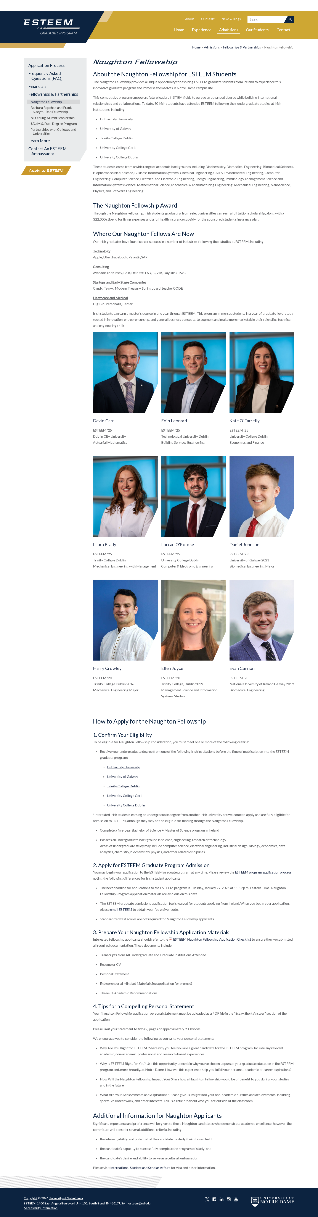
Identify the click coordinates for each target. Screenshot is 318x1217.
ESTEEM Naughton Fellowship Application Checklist (212, 939)
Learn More (39, 140)
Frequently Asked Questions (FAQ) (45, 76)
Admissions (228, 29)
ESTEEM (29, 1203)
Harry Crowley (107, 668)
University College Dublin (126, 805)
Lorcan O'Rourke (177, 544)
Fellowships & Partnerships (242, 47)
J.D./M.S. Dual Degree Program (54, 123)
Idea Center (268, 5)
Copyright (30, 1198)
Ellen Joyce (172, 668)
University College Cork (125, 795)
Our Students (257, 29)
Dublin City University (123, 767)
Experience (201, 29)
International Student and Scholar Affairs (140, 1167)
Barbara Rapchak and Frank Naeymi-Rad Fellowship (51, 109)
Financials (37, 86)
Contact (283, 29)
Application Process (46, 65)
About (189, 19)
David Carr (103, 420)
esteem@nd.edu (139, 1203)
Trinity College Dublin (123, 786)
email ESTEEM (121, 909)
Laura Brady (104, 544)
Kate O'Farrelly (245, 420)
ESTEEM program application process (263, 872)
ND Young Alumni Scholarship (53, 118)
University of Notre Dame (66, 1198)
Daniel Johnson (244, 544)
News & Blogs (231, 19)
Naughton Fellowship (46, 102)
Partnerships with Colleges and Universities (53, 131)
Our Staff (208, 19)
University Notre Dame (56, 5)
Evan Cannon (242, 668)
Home (179, 29)
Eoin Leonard (174, 420)
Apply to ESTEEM (46, 170)
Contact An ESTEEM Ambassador (47, 151)
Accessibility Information (41, 1208)
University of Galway (122, 776)
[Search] (290, 19)
